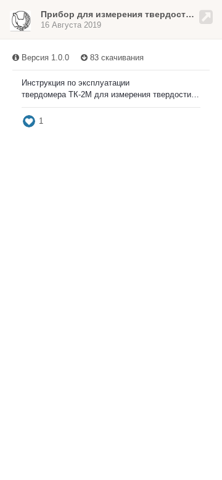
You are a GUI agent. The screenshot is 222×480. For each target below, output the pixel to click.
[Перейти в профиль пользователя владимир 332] (20, 20)
